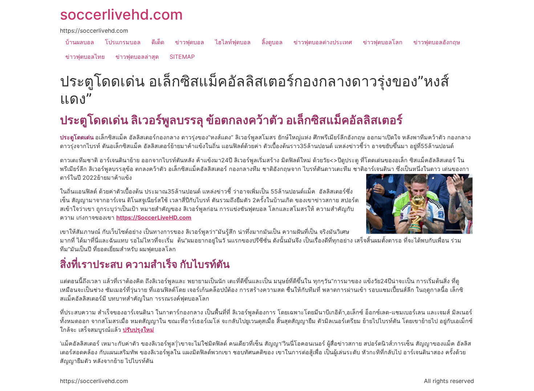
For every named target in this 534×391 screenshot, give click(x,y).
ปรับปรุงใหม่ (138, 329)
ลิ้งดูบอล (272, 42)
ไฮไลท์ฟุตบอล (233, 42)
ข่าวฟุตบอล (189, 42)
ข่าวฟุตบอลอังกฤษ (436, 42)
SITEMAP (182, 56)
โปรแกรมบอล (123, 42)
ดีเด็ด (157, 42)
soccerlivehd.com (121, 14)
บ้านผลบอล (79, 42)
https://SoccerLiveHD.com (153, 217)
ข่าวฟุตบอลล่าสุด (137, 56)
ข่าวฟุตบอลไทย (85, 56)
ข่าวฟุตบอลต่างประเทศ (323, 42)
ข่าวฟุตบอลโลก (382, 42)
